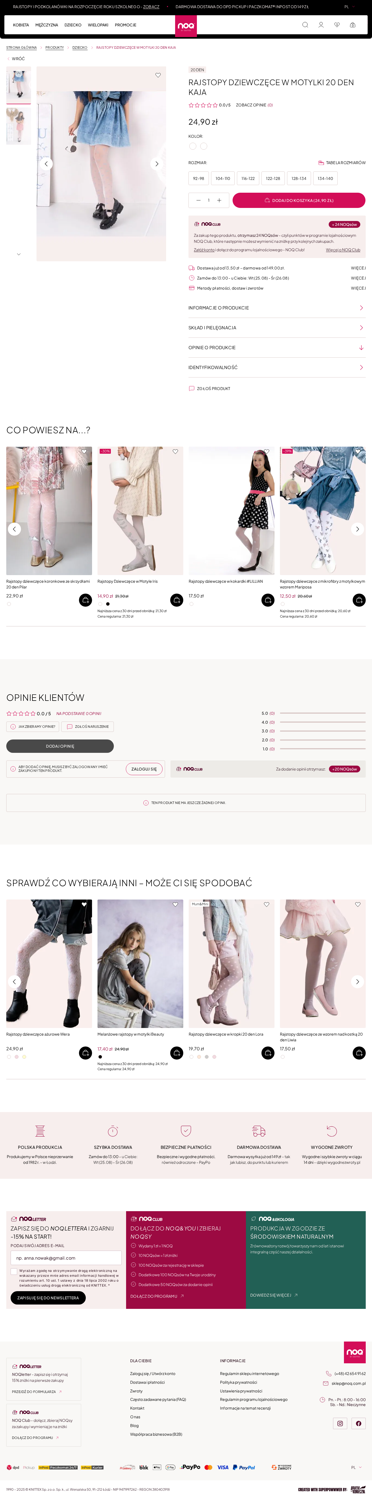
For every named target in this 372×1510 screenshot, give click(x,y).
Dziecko (73, 24)
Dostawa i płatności (147, 1382)
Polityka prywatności (238, 1382)
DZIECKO (80, 48)
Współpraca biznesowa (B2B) (156, 1434)
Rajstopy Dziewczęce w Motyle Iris (127, 581)
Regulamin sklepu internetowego (249, 1373)
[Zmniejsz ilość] (198, 200)
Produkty (54, 48)
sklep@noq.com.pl (349, 1383)
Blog (134, 1425)
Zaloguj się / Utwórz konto (152, 1373)
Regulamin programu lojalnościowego (254, 1399)
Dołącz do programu (32, 1438)
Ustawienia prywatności (241, 1390)
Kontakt (137, 1407)
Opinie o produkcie (212, 347)
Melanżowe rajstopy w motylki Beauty (130, 1034)
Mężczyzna (46, 24)
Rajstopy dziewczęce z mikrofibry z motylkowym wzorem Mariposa (322, 584)
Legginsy (245, 21)
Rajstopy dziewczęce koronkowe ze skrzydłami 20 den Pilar (48, 584)
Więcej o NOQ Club (343, 249)
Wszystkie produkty (34, 21)
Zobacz (151, 6)
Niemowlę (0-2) (164, 21)
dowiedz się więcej (270, 1295)
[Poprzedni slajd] (19, 73)
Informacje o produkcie (218, 308)
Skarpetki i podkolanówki (145, 21)
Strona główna (21, 48)
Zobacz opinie (251, 104)
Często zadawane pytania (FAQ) (158, 1399)
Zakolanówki (286, 21)
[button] (18, 85)
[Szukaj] (305, 25)
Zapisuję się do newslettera (48, 1297)
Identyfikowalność (213, 367)
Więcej (358, 267)
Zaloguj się (144, 768)
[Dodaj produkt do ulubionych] (158, 75)
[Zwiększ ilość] (219, 200)
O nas (135, 1416)
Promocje (125, 24)
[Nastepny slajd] (19, 254)
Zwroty (136, 1390)
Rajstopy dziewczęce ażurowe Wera (38, 1034)
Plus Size (271, 21)
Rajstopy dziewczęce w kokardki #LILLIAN (226, 581)
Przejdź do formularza (34, 1392)
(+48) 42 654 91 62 (350, 1373)
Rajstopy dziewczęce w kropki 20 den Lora (226, 1034)
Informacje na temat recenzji (245, 1407)
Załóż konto (204, 249)
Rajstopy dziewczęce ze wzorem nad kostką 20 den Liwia (321, 1037)
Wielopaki (296, 21)
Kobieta (21, 24)
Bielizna (222, 21)
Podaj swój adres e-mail (38, 1245)
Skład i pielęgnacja (212, 327)
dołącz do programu (153, 1296)
